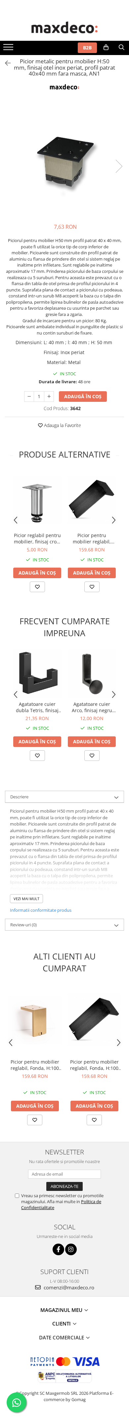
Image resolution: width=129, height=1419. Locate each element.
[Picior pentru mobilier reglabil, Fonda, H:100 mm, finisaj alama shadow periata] (34, 1020)
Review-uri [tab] (23, 925)
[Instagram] (71, 1249)
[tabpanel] (64, 159)
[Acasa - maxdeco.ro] (64, 28)
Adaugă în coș (83, 396)
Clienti (62, 1323)
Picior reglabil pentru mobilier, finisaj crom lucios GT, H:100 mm (37, 538)
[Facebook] (58, 1249)
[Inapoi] (5, 63)
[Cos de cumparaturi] (106, 47)
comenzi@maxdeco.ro (68, 1287)
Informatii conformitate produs (40, 910)
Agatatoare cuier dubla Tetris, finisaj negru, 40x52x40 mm (37, 707)
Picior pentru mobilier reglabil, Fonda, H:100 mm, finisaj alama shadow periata (35, 1065)
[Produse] (9, 49)
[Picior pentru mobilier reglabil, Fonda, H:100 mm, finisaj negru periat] (92, 500)
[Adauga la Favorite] (37, 587)
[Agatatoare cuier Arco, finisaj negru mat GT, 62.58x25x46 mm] (92, 673)
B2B (87, 47)
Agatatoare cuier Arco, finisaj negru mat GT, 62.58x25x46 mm (92, 707)
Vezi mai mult (26, 898)
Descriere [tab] (19, 797)
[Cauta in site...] (121, 47)
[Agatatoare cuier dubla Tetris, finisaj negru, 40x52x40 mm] (37, 673)
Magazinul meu (62, 1310)
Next (118, 166)
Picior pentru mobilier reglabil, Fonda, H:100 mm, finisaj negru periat (92, 538)
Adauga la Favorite (62, 425)
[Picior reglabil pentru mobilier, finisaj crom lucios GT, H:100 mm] (37, 500)
